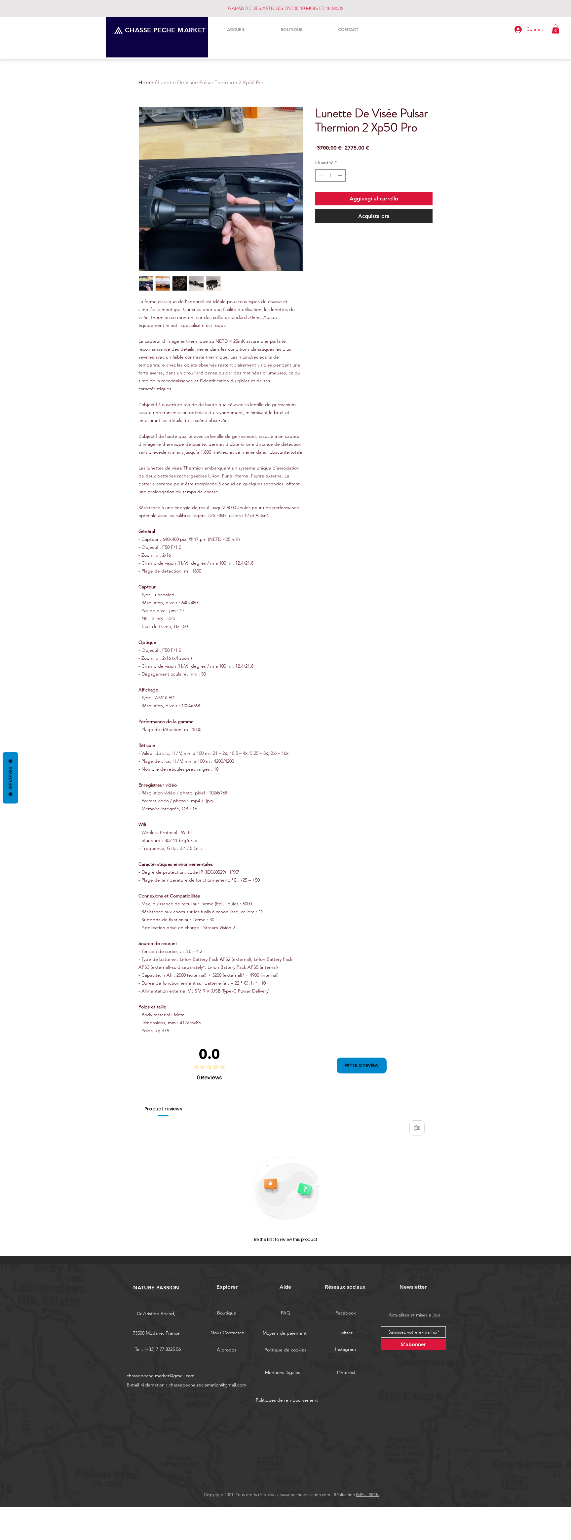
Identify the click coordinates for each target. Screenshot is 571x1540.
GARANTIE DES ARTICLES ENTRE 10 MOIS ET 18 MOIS (286, 8)
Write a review (362, 1065)
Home (145, 82)
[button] (555, 28)
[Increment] (340, 175)
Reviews (10, 778)
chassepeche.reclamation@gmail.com (207, 1385)
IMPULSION (367, 1494)
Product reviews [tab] (163, 1108)
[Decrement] (320, 175)
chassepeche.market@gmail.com (161, 1376)
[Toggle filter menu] (417, 1128)
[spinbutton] (330, 175)
